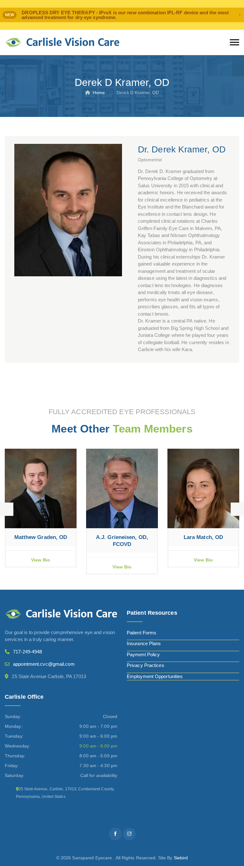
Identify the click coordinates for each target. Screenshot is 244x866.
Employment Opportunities (155, 676)
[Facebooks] (115, 834)
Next (237, 509)
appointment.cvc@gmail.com (44, 664)
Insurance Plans (144, 643)
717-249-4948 (27, 651)
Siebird (181, 857)
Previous (6, 509)
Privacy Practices (145, 665)
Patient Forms (141, 632)
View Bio (40, 559)
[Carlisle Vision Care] (62, 42)
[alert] (122, 15)
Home (99, 92)
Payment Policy (143, 654)
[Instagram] (129, 834)
